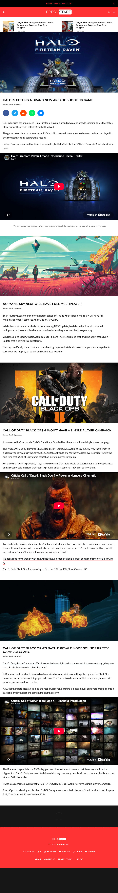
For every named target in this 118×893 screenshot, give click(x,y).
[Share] (6, 113)
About (38, 859)
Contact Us (49, 859)
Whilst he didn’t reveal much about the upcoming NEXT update (35, 326)
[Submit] (23, 113)
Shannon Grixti (8, 104)
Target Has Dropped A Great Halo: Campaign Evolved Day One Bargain (35, 25)
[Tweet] (15, 113)
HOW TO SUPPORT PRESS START (59, 3)
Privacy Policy (65, 859)
